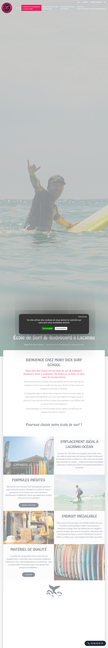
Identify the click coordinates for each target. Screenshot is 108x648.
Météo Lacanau (96, 2)
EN (104, 2)
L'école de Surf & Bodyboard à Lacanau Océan (31, 8)
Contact (85, 2)
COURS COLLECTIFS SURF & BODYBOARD (50, 8)
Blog (78, 2)
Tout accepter (48, 328)
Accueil (18, 8)
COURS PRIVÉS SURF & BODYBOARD (68, 8)
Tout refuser (82, 316)
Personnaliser (61, 328)
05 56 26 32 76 (95, 643)
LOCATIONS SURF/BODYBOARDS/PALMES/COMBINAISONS (91, 8)
